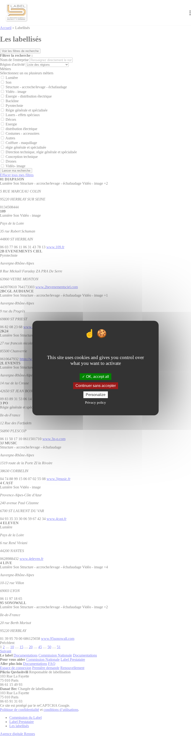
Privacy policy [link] (95, 402)
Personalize (96, 395)
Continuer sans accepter (95, 386)
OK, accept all (97, 377)
